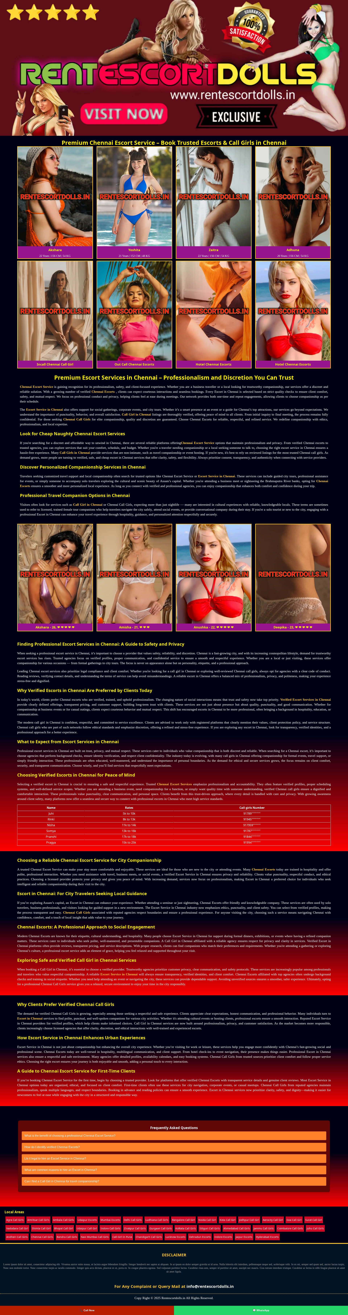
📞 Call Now (87, 1310)
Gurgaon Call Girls (161, 1228)
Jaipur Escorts (244, 1237)
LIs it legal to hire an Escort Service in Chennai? (55, 1158)
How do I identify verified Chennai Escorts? (52, 1147)
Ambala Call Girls (63, 1220)
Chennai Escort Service (36, 387)
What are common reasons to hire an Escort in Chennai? (60, 1169)
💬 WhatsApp (261, 1310)
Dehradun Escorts (200, 1237)
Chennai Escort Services (174, 784)
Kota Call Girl (227, 1220)
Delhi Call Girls (133, 1220)
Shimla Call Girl (41, 1228)
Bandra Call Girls (67, 1237)
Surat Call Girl (313, 1220)
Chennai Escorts (103, 391)
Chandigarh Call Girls (149, 1237)
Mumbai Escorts (110, 1220)
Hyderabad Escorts (267, 1237)
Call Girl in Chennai (136, 414)
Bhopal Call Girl (63, 1228)
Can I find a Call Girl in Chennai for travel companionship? (61, 1181)
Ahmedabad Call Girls (236, 1228)
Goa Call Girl (294, 1220)
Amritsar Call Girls (38, 1220)
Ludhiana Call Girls (156, 1220)
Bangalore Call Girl (183, 1220)
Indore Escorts (223, 1237)
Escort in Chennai (30, 1018)
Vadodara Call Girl (17, 1228)
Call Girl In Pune (122, 1237)
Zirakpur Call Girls (135, 1228)
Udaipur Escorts (87, 1220)
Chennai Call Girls (77, 419)
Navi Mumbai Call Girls (95, 1237)
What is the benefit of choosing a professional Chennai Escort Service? (69, 1135)
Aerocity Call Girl (273, 1220)
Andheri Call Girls (17, 1237)
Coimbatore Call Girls (290, 1228)
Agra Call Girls (15, 1220)
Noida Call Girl (207, 1220)
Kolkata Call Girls (185, 1228)
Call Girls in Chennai (75, 452)
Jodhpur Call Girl (249, 1220)
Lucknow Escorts (175, 1237)
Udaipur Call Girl (87, 1228)
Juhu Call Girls (315, 1228)
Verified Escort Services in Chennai (305, 699)
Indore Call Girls (110, 1228)
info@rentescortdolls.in (210, 1286)
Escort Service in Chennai (44, 409)
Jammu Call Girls (264, 1228)
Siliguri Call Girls (210, 1228)
